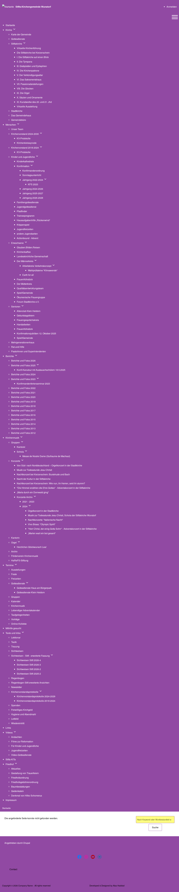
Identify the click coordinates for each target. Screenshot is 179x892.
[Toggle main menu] (175, 17)
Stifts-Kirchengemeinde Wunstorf (33, 6)
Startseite (6, 808)
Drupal (26, 842)
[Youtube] (93, 857)
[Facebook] (79, 857)
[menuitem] (172, 6)
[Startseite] (8, 6)
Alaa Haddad (118, 885)
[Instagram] (86, 857)
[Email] (99, 857)
